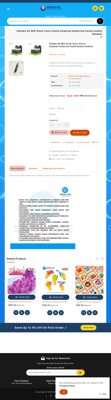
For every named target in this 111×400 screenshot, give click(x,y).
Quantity (53, 120)
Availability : (57, 85)
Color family (52, 111)
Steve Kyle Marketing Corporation (79, 77)
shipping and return (54, 168)
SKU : (53, 82)
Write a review (58, 54)
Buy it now (81, 132)
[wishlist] (16, 312)
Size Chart (84, 142)
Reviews (33, 168)
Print (96, 142)
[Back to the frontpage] (101, 37)
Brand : (54, 76)
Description (17, 168)
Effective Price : (57, 97)
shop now (88, 327)
